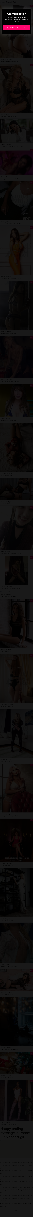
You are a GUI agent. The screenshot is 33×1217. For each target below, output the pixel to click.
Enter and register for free (16, 27)
